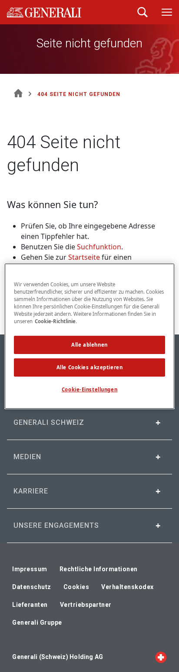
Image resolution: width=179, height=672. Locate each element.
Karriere (30, 491)
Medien (27, 457)
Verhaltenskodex (127, 586)
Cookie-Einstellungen (89, 389)
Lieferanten (30, 604)
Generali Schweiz (48, 422)
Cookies (76, 586)
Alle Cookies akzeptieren (89, 367)
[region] (89, 336)
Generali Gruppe (37, 622)
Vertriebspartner (86, 604)
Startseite (84, 257)
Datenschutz (31, 586)
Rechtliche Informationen (99, 569)
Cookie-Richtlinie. (56, 321)
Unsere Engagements (56, 525)
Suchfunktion (99, 247)
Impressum (29, 569)
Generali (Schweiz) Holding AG (57, 656)
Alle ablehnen (89, 344)
